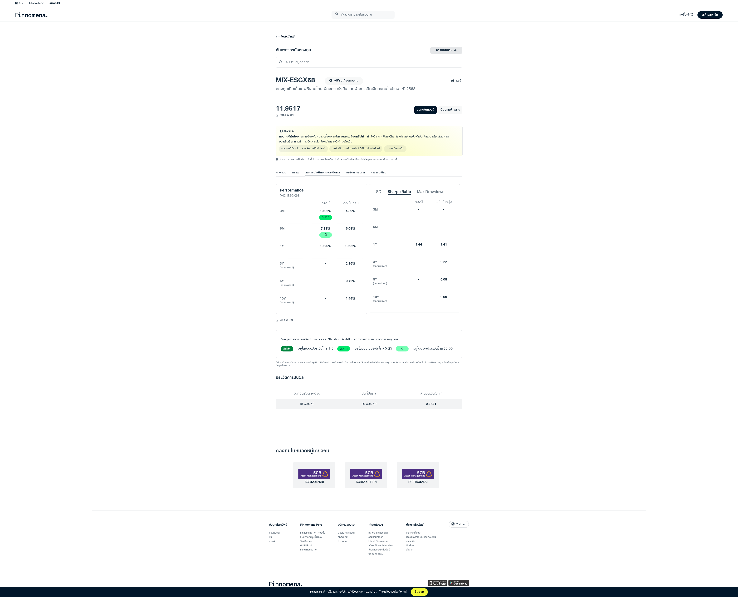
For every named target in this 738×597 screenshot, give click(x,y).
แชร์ (458, 80)
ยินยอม (419, 591)
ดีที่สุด (287, 348)
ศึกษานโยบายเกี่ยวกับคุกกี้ (392, 592)
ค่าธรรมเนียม (378, 172)
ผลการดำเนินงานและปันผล (322, 172)
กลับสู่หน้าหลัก (286, 36)
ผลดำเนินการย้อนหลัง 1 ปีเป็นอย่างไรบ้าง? (356, 148)
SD (378, 192)
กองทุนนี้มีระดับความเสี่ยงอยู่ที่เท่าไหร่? (303, 148)
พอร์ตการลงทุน (355, 172)
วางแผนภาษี (444, 50)
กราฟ (295, 172)
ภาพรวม (281, 172)
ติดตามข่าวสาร (450, 109)
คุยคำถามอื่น (396, 148)
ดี (326, 234)
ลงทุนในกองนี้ (425, 109)
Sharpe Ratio (399, 192)
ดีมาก (326, 217)
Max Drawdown (431, 192)
